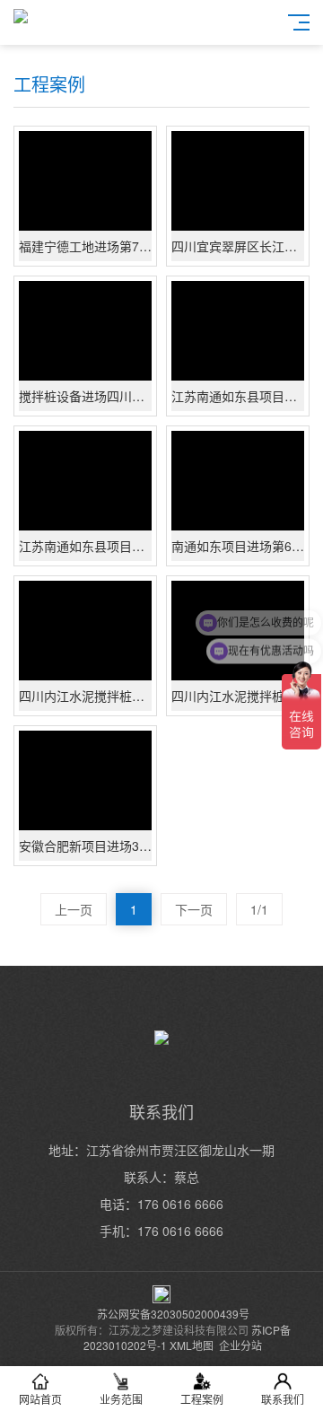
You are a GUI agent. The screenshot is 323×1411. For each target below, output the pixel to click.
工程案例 (201, 1399)
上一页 (73, 909)
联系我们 (282, 1399)
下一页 (194, 909)
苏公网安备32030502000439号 (173, 1313)
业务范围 (121, 1399)
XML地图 (192, 1345)
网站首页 (40, 1399)
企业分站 (240, 1345)
